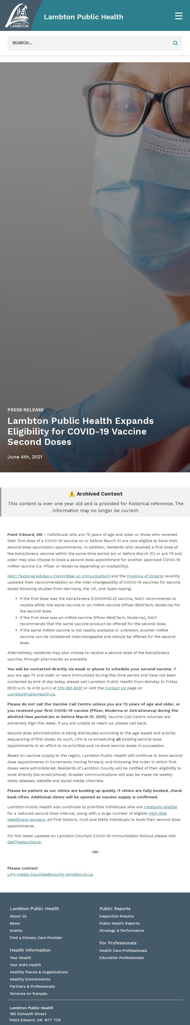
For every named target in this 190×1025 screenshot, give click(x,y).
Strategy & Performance (121, 930)
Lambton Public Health (83, 17)
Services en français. (29, 993)
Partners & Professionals (32, 986)
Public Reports (115, 908)
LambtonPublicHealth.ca (31, 694)
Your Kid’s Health (25, 965)
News (15, 923)
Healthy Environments (30, 979)
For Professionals (118, 942)
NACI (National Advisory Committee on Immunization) (58, 576)
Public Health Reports (119, 923)
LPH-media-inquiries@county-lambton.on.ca (50, 874)
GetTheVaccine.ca (24, 842)
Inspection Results (116, 916)
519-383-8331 (70, 688)
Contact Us (115, 688)
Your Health (20, 958)
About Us (18, 916)
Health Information (30, 950)
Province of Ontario (145, 576)
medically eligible (160, 807)
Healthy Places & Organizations (39, 972)
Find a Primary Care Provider (36, 938)
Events (16, 930)
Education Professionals (121, 958)
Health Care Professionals (123, 950)
